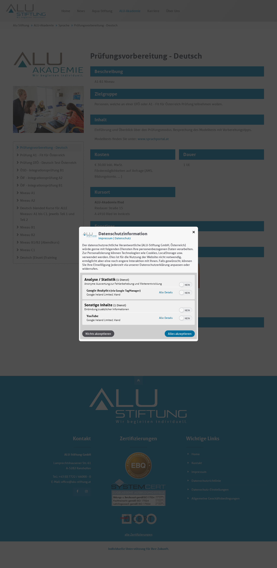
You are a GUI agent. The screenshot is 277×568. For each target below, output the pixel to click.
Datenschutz (123, 238)
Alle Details (165, 292)
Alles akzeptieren (180, 334)
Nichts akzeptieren (98, 334)
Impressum (105, 238)
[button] (182, 285)
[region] (138, 300)
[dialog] (138, 284)
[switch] (186, 284)
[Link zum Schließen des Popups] (194, 233)
